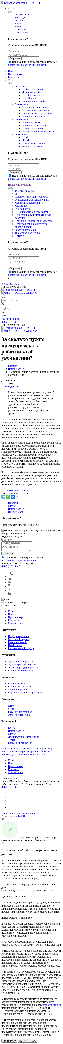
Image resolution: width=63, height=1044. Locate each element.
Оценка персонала (32, 128)
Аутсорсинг (21, 104)
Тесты (11, 739)
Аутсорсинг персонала (35, 107)
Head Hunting (29, 98)
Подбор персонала (32, 89)
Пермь (37, 751)
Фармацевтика (23, 208)
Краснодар (26, 751)
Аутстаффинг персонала (35, 110)
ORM (25, 137)
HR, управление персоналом (31, 211)
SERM (25, 140)
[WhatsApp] (8, 497)
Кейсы (18, 26)
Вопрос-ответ (16, 508)
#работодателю (10, 386)
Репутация (21, 134)
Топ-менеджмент (24, 190)
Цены (11, 70)
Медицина (21, 205)
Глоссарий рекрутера (20, 742)
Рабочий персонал (25, 229)
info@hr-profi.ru (52, 1004)
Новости (13, 502)
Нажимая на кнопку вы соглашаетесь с (32, 63)
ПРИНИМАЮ (9, 1041)
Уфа (42, 748)
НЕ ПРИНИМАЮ (27, 1041)
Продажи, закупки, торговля (31, 196)
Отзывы (19, 20)
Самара (49, 748)
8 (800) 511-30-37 (11, 283)
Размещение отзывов (34, 143)
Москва (26, 748)
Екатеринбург (21, 754)
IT (16, 193)
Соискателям (15, 623)
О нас (11, 8)
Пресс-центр (15, 74)
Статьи (12, 505)
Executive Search (31, 95)
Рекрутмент (21, 86)
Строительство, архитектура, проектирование (31, 225)
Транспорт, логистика (27, 232)
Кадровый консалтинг (34, 125)
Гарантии (20, 29)
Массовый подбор (32, 92)
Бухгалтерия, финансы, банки (32, 199)
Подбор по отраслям (19, 184)
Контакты (13, 77)
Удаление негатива (32, 146)
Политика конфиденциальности (19, 813)
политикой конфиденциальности (27, 64)
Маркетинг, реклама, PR (29, 202)
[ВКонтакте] (13, 497)
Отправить (14, 58)
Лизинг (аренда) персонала (37, 113)
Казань (35, 748)
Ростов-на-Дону (10, 751)
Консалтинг (21, 119)
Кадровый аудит (31, 122)
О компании (22, 14)
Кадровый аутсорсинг (34, 116)
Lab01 (21, 816)
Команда (20, 17)
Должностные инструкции (23, 736)
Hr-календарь (15, 511)
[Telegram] (3, 497)
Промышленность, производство (34, 220)
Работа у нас (22, 32)
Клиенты (20, 23)
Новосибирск (37, 754)
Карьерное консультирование (38, 131)
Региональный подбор (34, 101)
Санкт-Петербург (11, 748)
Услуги (12, 80)
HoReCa (19, 235)
